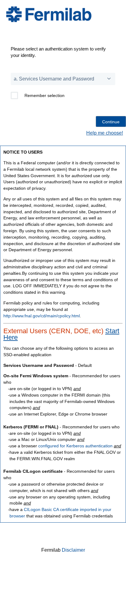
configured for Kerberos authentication (75, 445)
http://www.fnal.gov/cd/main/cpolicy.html (41, 315)
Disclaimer (73, 550)
